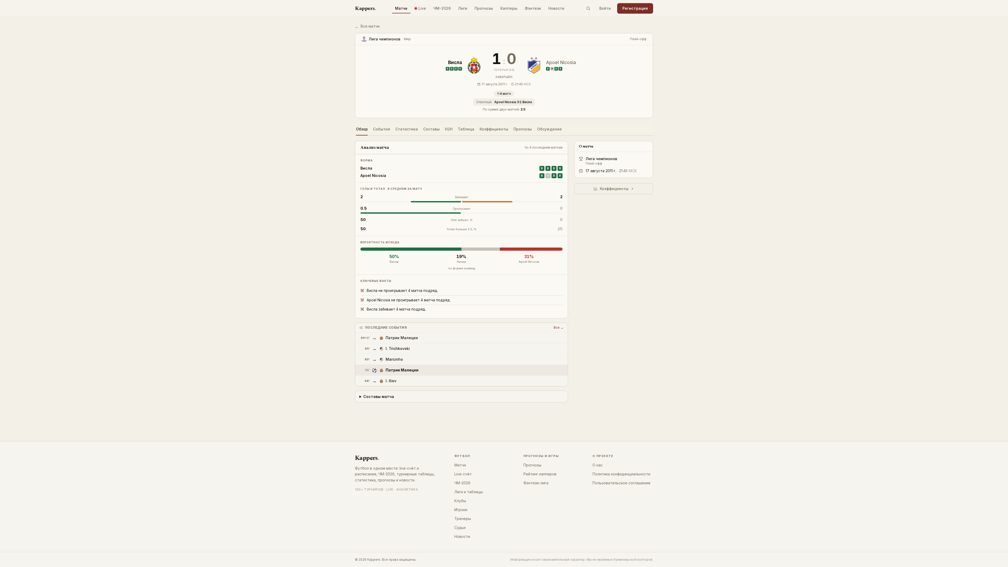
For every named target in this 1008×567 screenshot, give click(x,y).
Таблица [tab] (466, 129)
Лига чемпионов (601, 158)
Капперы (508, 8)
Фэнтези (533, 8)
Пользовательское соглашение (621, 483)
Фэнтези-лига (535, 483)
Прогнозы (484, 8)
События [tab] (381, 129)
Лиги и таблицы (468, 492)
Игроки (460, 509)
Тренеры (462, 518)
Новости (556, 8)
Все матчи (367, 26)
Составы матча (378, 396)
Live (422, 8)
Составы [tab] (431, 129)
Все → (559, 327)
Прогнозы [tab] (522, 129)
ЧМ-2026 (442, 8)
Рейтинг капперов (539, 474)
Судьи (460, 527)
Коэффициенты (614, 188)
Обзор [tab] (362, 129)
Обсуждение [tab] (549, 129)
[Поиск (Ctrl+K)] (588, 8)
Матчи (401, 8)
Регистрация (635, 8)
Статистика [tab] (406, 129)
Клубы (460, 500)
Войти (605, 8)
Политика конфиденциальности (621, 474)
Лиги (462, 8)
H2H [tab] (449, 129)
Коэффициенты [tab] (494, 129)
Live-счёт (463, 474)
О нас (597, 465)
